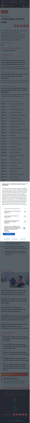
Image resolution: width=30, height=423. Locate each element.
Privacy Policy (23, 239)
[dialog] (15, 211)
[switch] (25, 211)
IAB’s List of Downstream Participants (16, 204)
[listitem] (15, 208)
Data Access (15, 239)
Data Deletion (7, 239)
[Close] (27, 184)
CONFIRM (9, 234)
